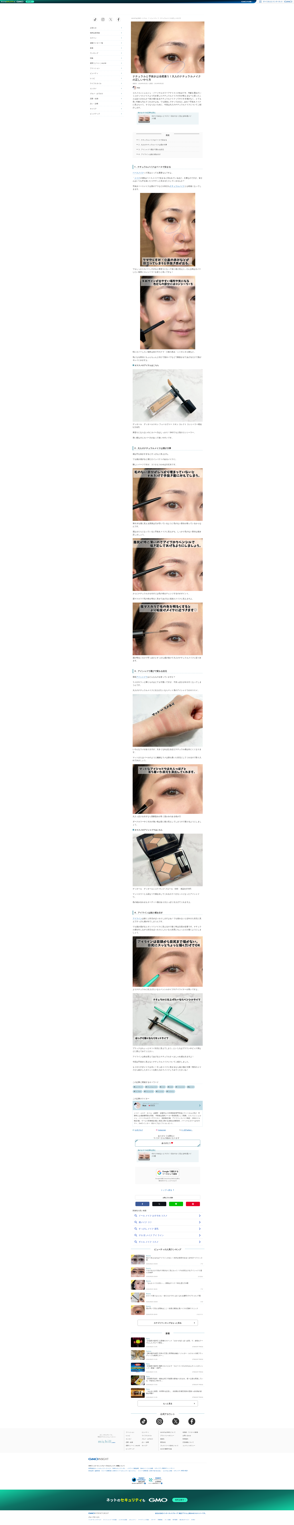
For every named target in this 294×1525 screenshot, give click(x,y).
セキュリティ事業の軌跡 (181, 1470)
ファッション (95, 68)
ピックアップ (95, 114)
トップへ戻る (167, 1190)
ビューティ (94, 73)
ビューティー (139, 1087)
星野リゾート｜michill (98, 63)
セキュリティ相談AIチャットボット (165, 1468)
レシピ (92, 78)
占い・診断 (94, 104)
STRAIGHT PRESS (197, 1346)
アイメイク (160, 1091)
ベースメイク (138, 173)
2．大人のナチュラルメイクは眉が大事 (153, 145)
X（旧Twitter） (187, 1130)
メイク (137, 178)
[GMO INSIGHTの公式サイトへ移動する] (98, 1459)
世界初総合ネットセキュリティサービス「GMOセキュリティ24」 (107, 1468)
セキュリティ (132, 1519)
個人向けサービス (184, 1519)
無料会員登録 (95, 33)
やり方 (171, 1087)
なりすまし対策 (167, 1470)
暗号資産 (175, 1519)
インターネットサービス (94, 1519)
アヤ (202, 1264)
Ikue (138, 88)
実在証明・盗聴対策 (94, 1470)
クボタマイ (200, 1314)
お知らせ (93, 28)
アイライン (137, 918)
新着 (91, 48)
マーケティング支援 (143, 1519)
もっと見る (167, 1403)
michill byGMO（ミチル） (139, 18)
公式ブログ (139, 1130)
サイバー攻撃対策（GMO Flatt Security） (150, 1470)
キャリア (93, 109)
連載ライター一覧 (96, 43)
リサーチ (153, 1519)
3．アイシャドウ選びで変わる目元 (151, 149)
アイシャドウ (141, 677)
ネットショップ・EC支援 (109, 1519)
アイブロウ (138, 1091)
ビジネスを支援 (123, 1519)
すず (202, 1302)
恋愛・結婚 (94, 99)
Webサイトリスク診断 (146, 1468)
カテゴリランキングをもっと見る (168, 1323)
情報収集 (160, 1519)
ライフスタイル (95, 83)
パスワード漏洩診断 (133, 1468)
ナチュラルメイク (177, 186)
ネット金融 (167, 1519)
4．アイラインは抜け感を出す (150, 154)
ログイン (93, 38)
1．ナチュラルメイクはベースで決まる (153, 140)
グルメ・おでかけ (96, 93)
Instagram (162, 1130)
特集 (91, 58)
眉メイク (191, 1087)
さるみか (200, 1276)
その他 (193, 1519)
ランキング (94, 53)
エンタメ (93, 88)
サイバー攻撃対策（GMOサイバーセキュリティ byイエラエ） (119, 1470)
